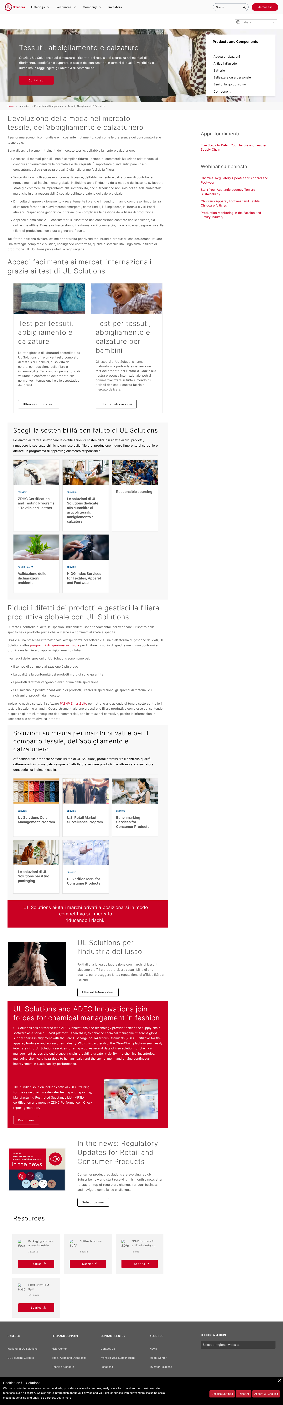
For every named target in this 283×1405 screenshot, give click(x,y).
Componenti (222, 91)
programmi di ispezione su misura (54, 645)
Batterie (219, 70)
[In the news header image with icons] (37, 1169)
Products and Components (235, 42)
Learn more (64, 1397)
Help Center (59, 1348)
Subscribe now (93, 1202)
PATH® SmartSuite (73, 703)
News (153, 1348)
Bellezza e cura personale (232, 77)
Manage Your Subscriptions (118, 1357)
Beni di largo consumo (230, 84)
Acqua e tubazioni (227, 56)
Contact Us (108, 1348)
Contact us (265, 7)
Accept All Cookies (266, 1393)
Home (11, 106)
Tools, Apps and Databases (69, 1357)
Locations (107, 1366)
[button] (40, 7)
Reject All (243, 1393)
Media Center (158, 1357)
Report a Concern (63, 1366)
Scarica (36, 1263)
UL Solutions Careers (21, 1357)
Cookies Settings (222, 1393)
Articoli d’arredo (225, 63)
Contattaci (36, 80)
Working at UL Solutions (22, 1348)
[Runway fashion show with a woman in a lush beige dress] (37, 964)
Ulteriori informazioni (38, 404)
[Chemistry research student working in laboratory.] (131, 1099)
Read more (26, 1120)
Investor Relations (161, 1366)
